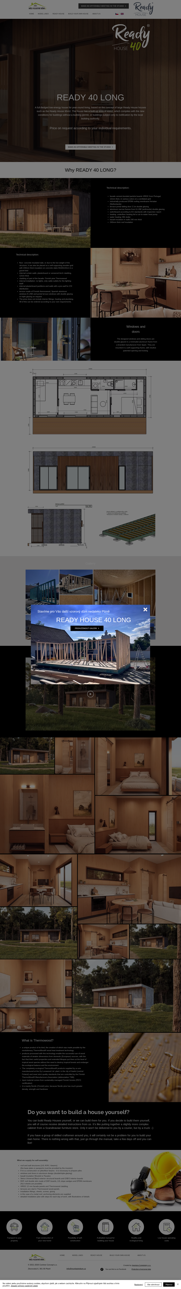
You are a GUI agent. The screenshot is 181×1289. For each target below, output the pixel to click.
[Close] (177, 1284)
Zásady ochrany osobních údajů (24, 1285)
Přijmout (168, 1284)
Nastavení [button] (138, 1284)
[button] (145, 609)
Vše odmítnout (153, 1284)
